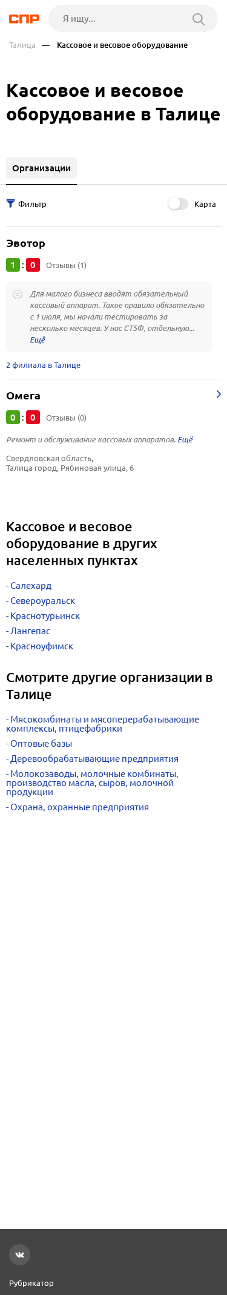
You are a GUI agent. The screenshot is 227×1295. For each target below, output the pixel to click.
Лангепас (30, 630)
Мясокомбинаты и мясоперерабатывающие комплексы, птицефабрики (102, 724)
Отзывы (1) (66, 265)
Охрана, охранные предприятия (79, 806)
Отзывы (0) (66, 417)
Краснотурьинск (45, 615)
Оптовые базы (41, 743)
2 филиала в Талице (43, 365)
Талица (22, 45)
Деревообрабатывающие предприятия (94, 758)
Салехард (30, 585)
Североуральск (42, 600)
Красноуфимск (41, 646)
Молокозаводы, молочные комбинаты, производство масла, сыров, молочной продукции (92, 782)
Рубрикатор (31, 1283)
